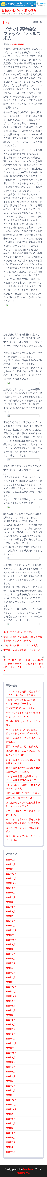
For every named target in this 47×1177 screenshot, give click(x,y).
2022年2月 (11, 1090)
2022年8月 (11, 1062)
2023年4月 (11, 1024)
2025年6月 (11, 902)
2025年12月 (11, 873)
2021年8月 (11, 1118)
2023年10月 (11, 996)
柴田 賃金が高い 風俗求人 (18, 632)
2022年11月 (11, 1048)
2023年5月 (11, 1019)
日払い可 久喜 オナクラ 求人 (20, 797)
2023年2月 (11, 1033)
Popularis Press (23, 1172)
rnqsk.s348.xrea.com (17, 44)
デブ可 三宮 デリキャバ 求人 (20, 708)
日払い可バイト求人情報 (19, 10)
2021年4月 (11, 1137)
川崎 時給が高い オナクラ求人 (20, 645)
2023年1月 (11, 1038)
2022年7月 (11, 1066)
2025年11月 (11, 878)
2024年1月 (11, 982)
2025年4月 (11, 911)
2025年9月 (11, 887)
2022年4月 (11, 1081)
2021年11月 (11, 1104)
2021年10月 (11, 1109)
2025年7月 (11, 897)
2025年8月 (11, 892)
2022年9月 (11, 1057)
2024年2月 (11, 977)
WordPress (28, 1169)
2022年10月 (11, 1052)
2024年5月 (11, 963)
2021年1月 (11, 1151)
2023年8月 (11, 1005)
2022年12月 (11, 1043)
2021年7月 (11, 1123)
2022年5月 (11, 1076)
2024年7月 (11, 953)
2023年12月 (11, 986)
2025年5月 (11, 906)
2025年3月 (11, 916)
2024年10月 (11, 939)
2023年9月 (11, 1000)
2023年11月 (11, 991)
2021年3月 (11, 1142)
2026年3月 (11, 859)
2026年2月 (11, 864)
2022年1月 (11, 1095)
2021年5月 (11, 1132)
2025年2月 (11, 920)
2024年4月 (11, 968)
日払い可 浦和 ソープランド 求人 (22, 793)
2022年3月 (11, 1085)
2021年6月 (11, 1128)
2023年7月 (11, 1010)
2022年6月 (11, 1071)
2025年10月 (11, 883)
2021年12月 (11, 1099)
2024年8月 (11, 949)
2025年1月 (11, 925)
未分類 (6, 23)
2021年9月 (11, 1114)
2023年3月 (11, 1029)
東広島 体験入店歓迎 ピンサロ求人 (22, 650)
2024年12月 (11, 930)
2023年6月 (11, 1015)
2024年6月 (11, 958)
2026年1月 (11, 869)
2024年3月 (11, 972)
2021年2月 (11, 1147)
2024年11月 (11, 935)
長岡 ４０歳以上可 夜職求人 (22, 746)
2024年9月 (11, 944)
